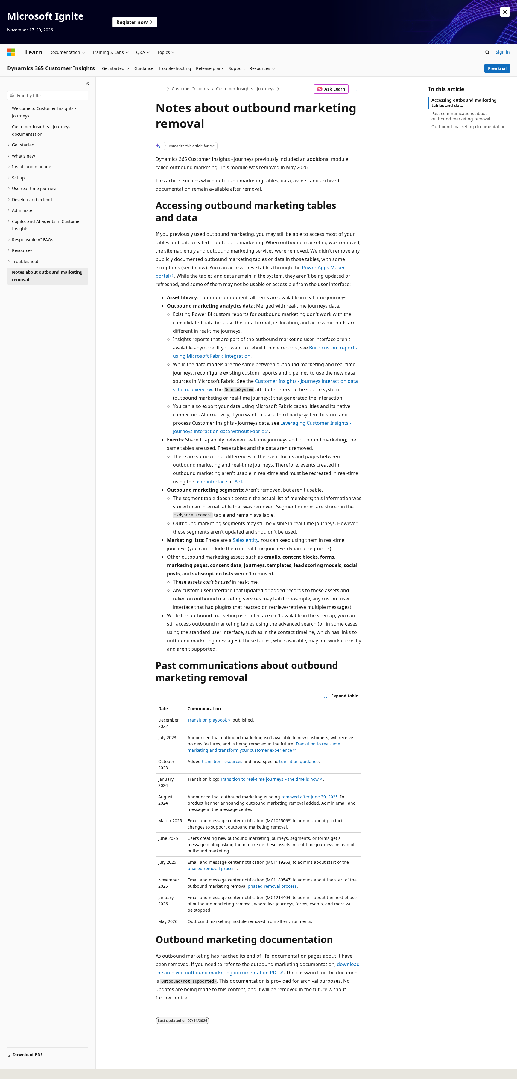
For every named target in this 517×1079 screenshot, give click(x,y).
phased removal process (212, 868)
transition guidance (299, 761)
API (238, 481)
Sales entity (245, 540)
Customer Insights (190, 88)
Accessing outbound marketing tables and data (464, 102)
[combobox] (47, 95)
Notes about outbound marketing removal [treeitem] (47, 275)
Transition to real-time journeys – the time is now (269, 779)
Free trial (497, 68)
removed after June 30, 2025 (309, 797)
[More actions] (356, 89)
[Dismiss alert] (505, 12)
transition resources (222, 761)
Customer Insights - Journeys (245, 88)
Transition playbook (207, 720)
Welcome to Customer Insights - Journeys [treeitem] (44, 112)
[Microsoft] (11, 52)
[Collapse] (88, 83)
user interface (211, 481)
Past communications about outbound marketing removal (460, 116)
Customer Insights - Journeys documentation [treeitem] (41, 130)
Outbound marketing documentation (468, 126)
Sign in (503, 52)
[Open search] (487, 52)
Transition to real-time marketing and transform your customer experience (264, 747)
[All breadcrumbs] (161, 89)
